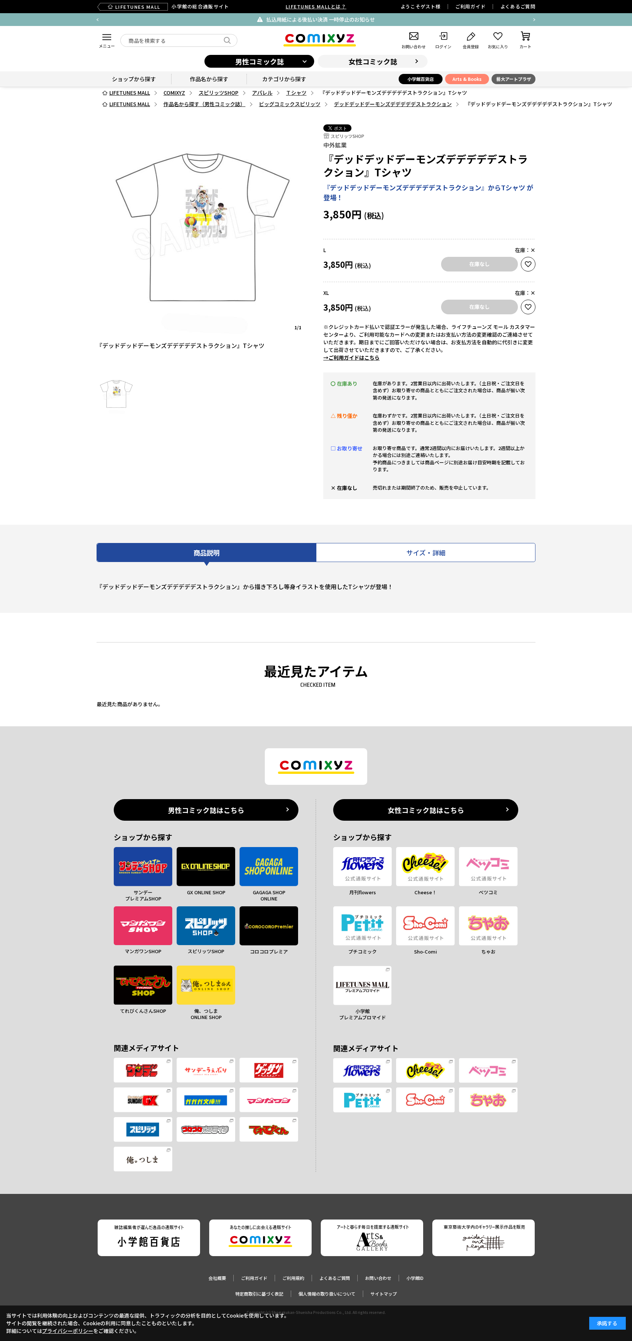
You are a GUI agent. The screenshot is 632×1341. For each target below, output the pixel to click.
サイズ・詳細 (425, 552)
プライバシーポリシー (67, 1330)
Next (534, 19)
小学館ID (415, 1278)
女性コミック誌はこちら (426, 810)
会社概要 (217, 1278)
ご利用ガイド (470, 6)
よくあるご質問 (517, 6)
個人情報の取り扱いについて (327, 1294)
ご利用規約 (293, 1278)
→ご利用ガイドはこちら (351, 357)
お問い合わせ (378, 1278)
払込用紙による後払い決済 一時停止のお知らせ (320, 19)
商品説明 (206, 552)
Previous (98, 19)
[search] (227, 40)
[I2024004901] (116, 394)
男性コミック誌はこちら (206, 810)
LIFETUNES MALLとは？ (316, 6)
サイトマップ (383, 1294)
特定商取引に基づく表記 (259, 1294)
